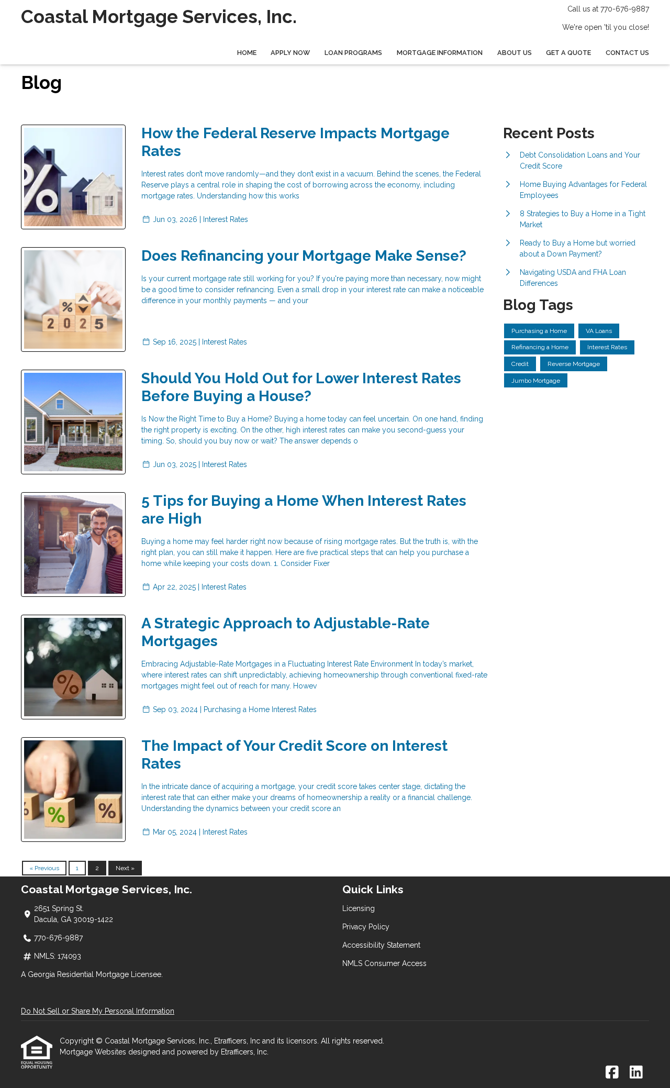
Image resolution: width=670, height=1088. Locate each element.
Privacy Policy (365, 927)
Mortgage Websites (94, 1052)
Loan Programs (353, 53)
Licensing (358, 908)
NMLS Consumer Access (384, 963)
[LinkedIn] (636, 1073)
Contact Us (627, 53)
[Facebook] (612, 1073)
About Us (514, 53)
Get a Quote (568, 53)
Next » (125, 868)
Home (246, 53)
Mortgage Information (440, 53)
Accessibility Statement (381, 945)
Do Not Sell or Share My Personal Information (97, 1011)
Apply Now (290, 53)
